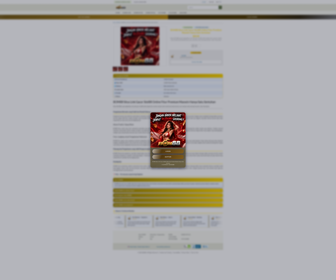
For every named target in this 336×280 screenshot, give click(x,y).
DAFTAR (168, 157)
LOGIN (168, 151)
